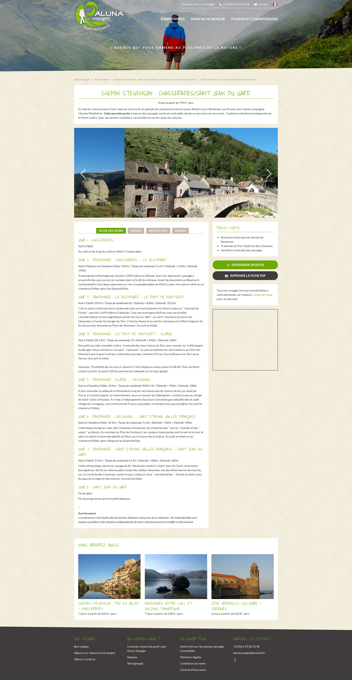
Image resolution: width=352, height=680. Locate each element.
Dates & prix (158, 230)
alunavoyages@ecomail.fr (249, 653)
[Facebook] (235, 660)
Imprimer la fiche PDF (248, 275)
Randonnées (173, 19)
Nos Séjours (85, 639)
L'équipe (132, 657)
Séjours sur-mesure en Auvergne (94, 653)
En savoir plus (193, 639)
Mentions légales (190, 657)
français (275, 5)
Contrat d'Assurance (193, 669)
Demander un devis (248, 265)
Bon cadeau (81, 646)
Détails (180, 230)
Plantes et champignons (254, 19)
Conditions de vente (192, 663)
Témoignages (135, 663)
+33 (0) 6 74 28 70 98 (236, 4)
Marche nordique (208, 19)
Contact (263, 4)
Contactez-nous (263, 294)
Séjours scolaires (84, 659)
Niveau (136, 230)
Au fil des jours (111, 230)
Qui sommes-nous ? (144, 639)
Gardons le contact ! (252, 639)
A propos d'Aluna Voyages (198, 4)
